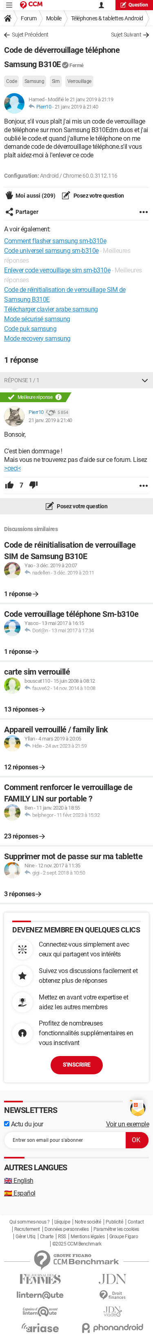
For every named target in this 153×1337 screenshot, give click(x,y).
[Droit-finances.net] (113, 1295)
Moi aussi (35, 195)
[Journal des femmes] (40, 1279)
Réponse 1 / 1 (22, 380)
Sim (56, 81)
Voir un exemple (127, 1124)
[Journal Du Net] (113, 1279)
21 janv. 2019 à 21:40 (76, 107)
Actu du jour (26, 1124)
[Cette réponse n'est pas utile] (33, 485)
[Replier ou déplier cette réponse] (144, 380)
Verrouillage (79, 81)
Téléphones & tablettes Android (107, 18)
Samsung (34, 81)
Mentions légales (87, 1236)
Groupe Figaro (123, 1236)
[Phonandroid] (113, 1328)
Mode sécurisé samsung (37, 319)
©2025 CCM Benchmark (77, 1244)
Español (19, 1193)
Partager (27, 212)
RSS (62, 1236)
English (18, 1181)
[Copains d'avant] (40, 1312)
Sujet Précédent (30, 34)
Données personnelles (66, 1229)
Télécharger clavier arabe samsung (51, 309)
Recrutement (27, 1229)
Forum (29, 18)
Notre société (88, 1222)
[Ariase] (40, 1327)
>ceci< (12, 468)
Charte (46, 1236)
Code (11, 81)
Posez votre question (98, 195)
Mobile (54, 18)
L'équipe (62, 1222)
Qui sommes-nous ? (29, 1222)
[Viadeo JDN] (113, 1312)
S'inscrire (77, 1064)
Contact (136, 1222)
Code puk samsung (30, 329)
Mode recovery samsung (37, 338)
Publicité (114, 1222)
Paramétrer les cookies (116, 1229)
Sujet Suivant (126, 34)
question (138, 5)
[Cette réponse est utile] (9, 485)
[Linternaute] (40, 1295)
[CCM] (31, 5)
